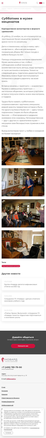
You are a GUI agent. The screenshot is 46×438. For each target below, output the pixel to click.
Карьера (4, 394)
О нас (3, 387)
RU (40, 3)
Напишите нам (23, 346)
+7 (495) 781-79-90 (12, 367)
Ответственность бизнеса (10, 398)
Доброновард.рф (7, 405)
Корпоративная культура (10, 266)
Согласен (8, 433)
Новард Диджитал (8, 401)
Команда (5, 391)
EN (43, 3)
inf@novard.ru (11, 379)
